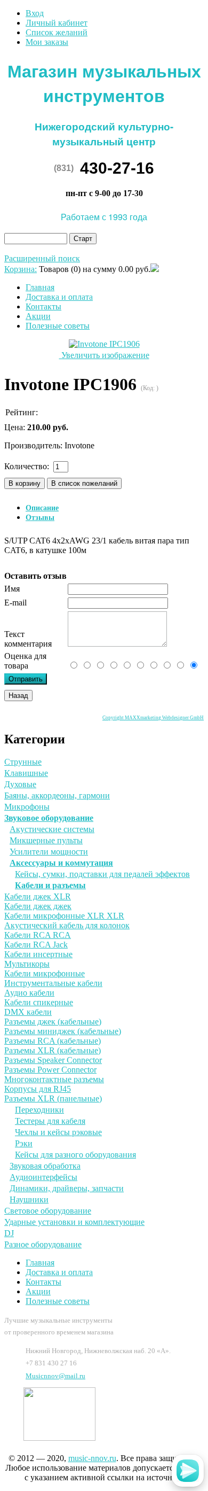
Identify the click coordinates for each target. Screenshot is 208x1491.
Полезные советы (58, 325)
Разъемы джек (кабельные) (52, 1021)
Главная (40, 287)
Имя (12, 588)
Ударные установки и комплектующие (74, 1221)
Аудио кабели (29, 992)
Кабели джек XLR (37, 896)
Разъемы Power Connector (50, 1069)
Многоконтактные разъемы (54, 1079)
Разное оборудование (43, 1244)
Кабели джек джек (37, 906)
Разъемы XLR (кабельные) (52, 1050)
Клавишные (26, 773)
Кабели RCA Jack (36, 944)
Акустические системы (52, 829)
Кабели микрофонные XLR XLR (64, 915)
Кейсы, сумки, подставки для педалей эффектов (102, 874)
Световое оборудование (47, 1210)
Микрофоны (27, 806)
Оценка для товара (25, 660)
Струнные (23, 761)
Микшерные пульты (46, 840)
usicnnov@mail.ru (55, 1376)
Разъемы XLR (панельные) (53, 1098)
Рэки (24, 1143)
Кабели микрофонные (44, 973)
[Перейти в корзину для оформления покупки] (154, 269)
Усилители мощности (49, 851)
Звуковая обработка (45, 1165)
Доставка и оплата (59, 296)
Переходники (39, 1109)
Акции (38, 316)
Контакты (43, 306)
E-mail (15, 602)
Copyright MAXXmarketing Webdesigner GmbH (153, 717)
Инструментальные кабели (53, 983)
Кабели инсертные (38, 954)
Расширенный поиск (42, 258)
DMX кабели (28, 1011)
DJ (9, 1233)
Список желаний (56, 32)
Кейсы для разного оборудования (75, 1154)
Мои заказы (47, 41)
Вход (35, 13)
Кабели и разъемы (50, 885)
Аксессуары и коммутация (61, 862)
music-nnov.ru (92, 1458)
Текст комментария (28, 639)
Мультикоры (27, 963)
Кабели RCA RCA (37, 934)
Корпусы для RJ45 (37, 1088)
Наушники (29, 1199)
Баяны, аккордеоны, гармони (57, 795)
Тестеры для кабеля (50, 1120)
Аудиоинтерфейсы (43, 1177)
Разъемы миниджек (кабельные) (62, 1031)
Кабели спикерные (38, 1002)
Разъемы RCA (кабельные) (52, 1040)
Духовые (20, 784)
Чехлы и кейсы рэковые (58, 1132)
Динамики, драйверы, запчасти (67, 1188)
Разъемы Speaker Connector (53, 1060)
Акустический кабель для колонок (67, 925)
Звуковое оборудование (48, 817)
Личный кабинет (56, 22)
